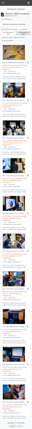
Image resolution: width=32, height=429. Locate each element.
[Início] (3, 3)
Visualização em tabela (24, 33)
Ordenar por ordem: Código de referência (13, 37)
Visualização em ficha (9, 33)
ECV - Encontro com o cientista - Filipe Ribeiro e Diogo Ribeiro (13, 62)
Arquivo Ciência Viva (14, 73)
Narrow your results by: (16, 9)
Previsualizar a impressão (10, 29)
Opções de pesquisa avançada (13, 24)
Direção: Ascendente (7, 40)
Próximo (19, 426)
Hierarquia (24, 29)
